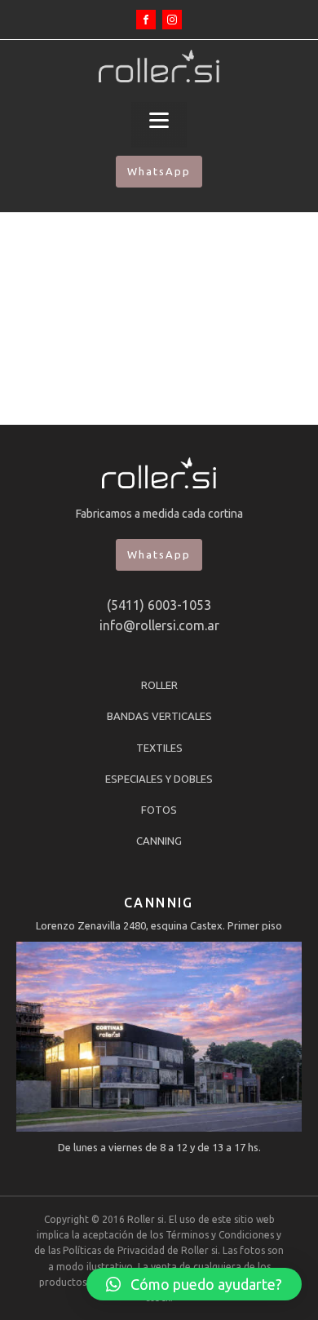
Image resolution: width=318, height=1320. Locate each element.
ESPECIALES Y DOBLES (159, 778)
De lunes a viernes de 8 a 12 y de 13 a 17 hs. (159, 1147)
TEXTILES (159, 747)
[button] (194, 1284)
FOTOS (159, 809)
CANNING (159, 840)
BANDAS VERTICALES (159, 716)
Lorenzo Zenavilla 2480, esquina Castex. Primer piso (159, 925)
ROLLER (159, 685)
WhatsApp (159, 171)
